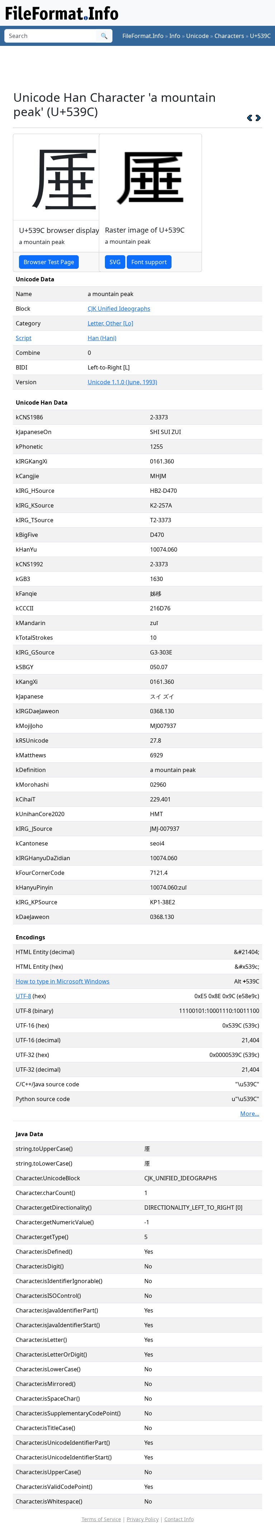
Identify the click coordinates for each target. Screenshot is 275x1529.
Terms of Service (101, 1519)
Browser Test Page (49, 262)
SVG (115, 262)
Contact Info (179, 1519)
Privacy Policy (143, 1519)
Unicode (197, 36)
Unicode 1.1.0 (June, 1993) (122, 382)
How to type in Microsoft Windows (63, 981)
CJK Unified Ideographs (119, 309)
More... (249, 1114)
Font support (149, 262)
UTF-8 (23, 996)
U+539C (260, 36)
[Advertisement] (143, 68)
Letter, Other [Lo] (110, 323)
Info (174, 36)
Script (24, 338)
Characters (229, 36)
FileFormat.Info (143, 36)
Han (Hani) (102, 338)
